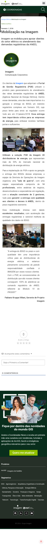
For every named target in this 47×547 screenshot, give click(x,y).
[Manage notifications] (41, 541)
